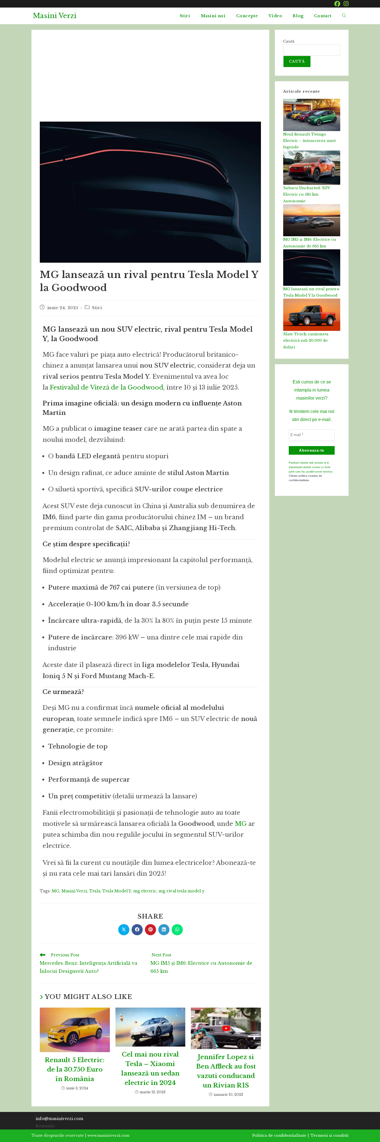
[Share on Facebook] (137, 929)
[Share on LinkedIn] (163, 929)
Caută (288, 41)
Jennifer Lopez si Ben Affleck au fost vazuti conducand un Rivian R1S (226, 1071)
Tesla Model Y (116, 891)
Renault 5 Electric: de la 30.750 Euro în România (75, 1069)
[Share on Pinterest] (150, 929)
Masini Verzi (55, 16)
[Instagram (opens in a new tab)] (345, 4)
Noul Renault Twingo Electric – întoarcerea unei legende (309, 141)
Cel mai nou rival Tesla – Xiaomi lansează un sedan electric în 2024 (150, 1069)
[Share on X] (123, 929)
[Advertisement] (150, 80)
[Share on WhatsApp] (177, 929)
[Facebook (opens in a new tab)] (337, 4)
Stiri (97, 307)
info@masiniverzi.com (59, 1118)
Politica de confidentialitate (279, 1135)
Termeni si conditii (329, 1135)
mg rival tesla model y (181, 891)
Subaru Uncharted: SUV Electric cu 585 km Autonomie (306, 194)
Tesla (94, 891)
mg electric (144, 891)
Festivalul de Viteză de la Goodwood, (107, 387)
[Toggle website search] (344, 16)
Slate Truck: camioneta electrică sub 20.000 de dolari (306, 341)
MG (241, 824)
